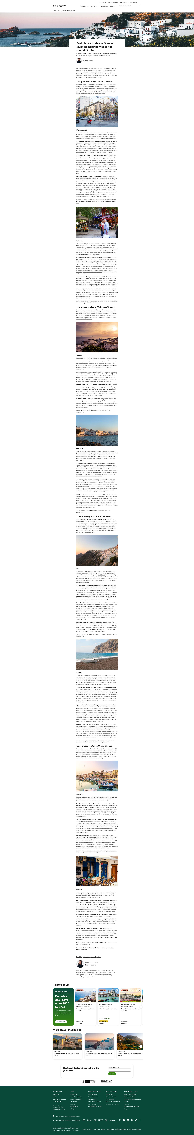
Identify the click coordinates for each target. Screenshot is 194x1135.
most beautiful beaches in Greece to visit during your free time (93, 381)
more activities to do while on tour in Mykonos (89, 476)
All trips (72, 1109)
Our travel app (92, 1104)
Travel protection (93, 1097)
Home (54, 10)
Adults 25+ (126, 1101)
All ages (126, 1109)
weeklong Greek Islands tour (94, 634)
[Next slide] (140, 1006)
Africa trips (73, 1101)
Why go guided (110, 1099)
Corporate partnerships (59, 1099)
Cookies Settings (110, 1129)
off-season (99, 159)
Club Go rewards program (113, 1101)
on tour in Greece (96, 395)
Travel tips (64, 10)
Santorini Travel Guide (105, 530)
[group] (63, 1007)
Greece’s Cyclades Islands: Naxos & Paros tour (89, 272)
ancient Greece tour (97, 201)
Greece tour (79, 949)
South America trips (75, 1099)
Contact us (56, 1094)
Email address (113, 1067)
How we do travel (110, 1097)
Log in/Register (133, 2)
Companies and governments (132, 1106)
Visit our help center (113, 2)
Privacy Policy (96, 1129)
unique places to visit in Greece (98, 166)
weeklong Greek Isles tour (88, 410)
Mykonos (104, 451)
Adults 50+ (127, 1104)
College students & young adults (132, 1099)
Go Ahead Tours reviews (112, 1104)
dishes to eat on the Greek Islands (95, 631)
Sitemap (103, 1129)
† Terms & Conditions (87, 1129)
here (84, 619)
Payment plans (92, 1099)
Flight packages (92, 1094)
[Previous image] (91, 1001)
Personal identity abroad (94, 1106)
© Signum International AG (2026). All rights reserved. (128, 1129)
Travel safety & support (94, 1101)
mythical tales (86, 171)
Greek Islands (101, 575)
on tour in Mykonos (99, 365)
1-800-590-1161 (57, 1101)
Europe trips (73, 1094)
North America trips (75, 1097)
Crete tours (95, 805)
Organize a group (124, 2)
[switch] (94, 990)
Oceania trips (74, 1106)
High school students (129, 1097)
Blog (59, 10)
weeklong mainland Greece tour (92, 851)
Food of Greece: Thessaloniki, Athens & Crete (95, 740)
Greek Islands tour (112, 301)
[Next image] (95, 1001)
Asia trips (73, 1104)
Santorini (81, 525)
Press (54, 1097)
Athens (78, 86)
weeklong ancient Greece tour (88, 303)
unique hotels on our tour (104, 294)
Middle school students (130, 1094)
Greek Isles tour (80, 742)
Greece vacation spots (85, 88)
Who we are (109, 1094)
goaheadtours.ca (74, 1116)
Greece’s (80, 77)
